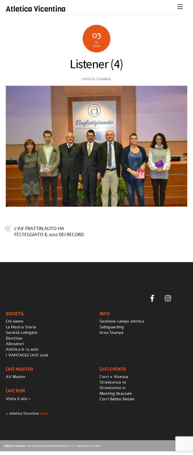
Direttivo (14, 338)
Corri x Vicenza (114, 377)
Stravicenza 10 (113, 382)
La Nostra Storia (21, 327)
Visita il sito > (18, 399)
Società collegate (21, 332)
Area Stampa (111, 332)
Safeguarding (112, 327)
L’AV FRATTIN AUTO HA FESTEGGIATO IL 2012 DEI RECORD (49, 231)
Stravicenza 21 (112, 388)
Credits (97, 446)
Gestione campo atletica (122, 321)
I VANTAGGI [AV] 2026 (27, 355)
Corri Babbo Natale (117, 399)
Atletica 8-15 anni (22, 349)
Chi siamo (14, 321)
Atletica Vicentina (24, 413)
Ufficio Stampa (96, 79)
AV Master (16, 377)
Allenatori (15, 344)
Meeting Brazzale (116, 393)
